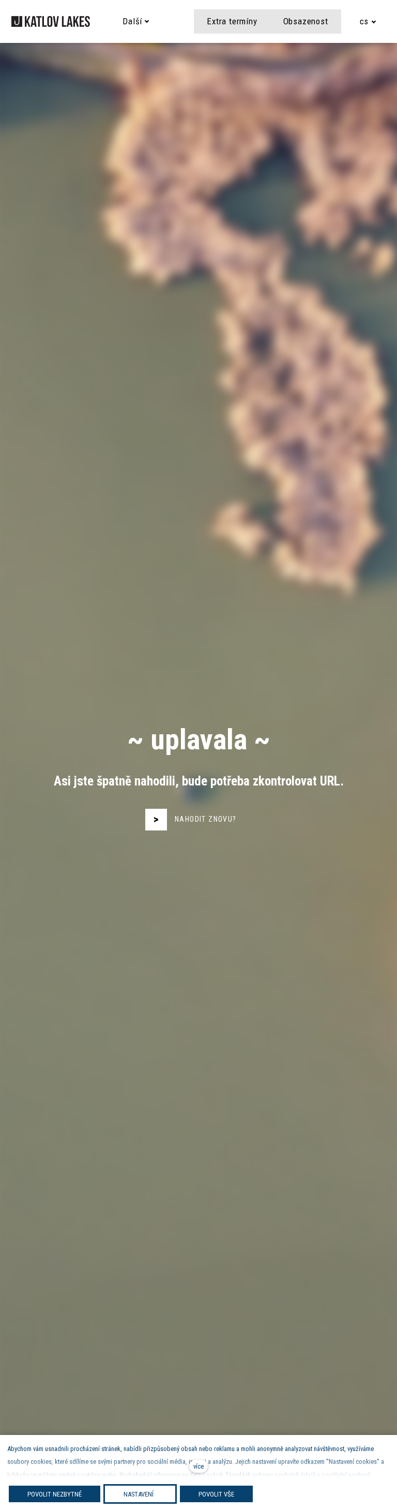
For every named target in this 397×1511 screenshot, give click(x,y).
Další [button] (132, 21)
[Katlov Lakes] (50, 21)
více (198, 1466)
